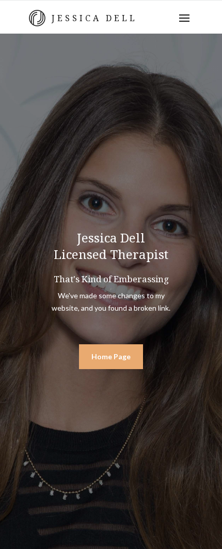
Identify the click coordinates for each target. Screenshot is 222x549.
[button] (184, 18)
